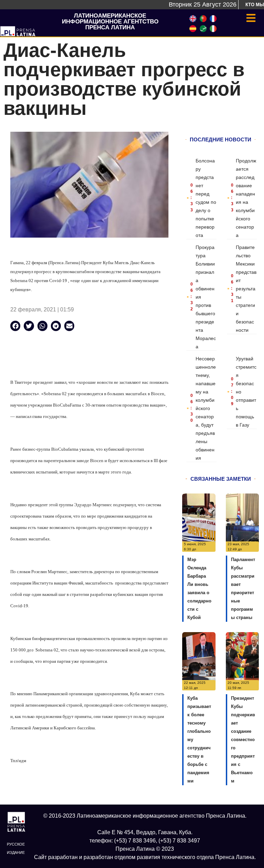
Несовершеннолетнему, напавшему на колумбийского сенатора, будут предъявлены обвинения (206, 408)
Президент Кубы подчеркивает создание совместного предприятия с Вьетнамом (243, 740)
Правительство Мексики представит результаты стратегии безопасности (246, 289)
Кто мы (254, 4)
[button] (15, 326)
